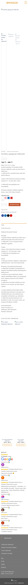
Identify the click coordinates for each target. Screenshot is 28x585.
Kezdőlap (3, 151)
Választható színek (5, 195)
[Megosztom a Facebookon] (2, 215)
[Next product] (2, 159)
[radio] (2, 198)
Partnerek (3, 567)
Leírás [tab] (2, 225)
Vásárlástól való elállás (6, 553)
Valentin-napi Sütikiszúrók (12, 151)
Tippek (3, 564)
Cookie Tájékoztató (6, 550)
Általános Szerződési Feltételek (8, 547)
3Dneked (12, 2)
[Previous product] (5, 159)
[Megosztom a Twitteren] (5, 215)
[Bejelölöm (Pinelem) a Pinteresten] (11, 215)
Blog (2, 558)
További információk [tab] (5, 228)
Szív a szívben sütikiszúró (21, 440)
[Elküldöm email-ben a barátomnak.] (8, 215)
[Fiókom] (21, 2)
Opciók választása (7, 444)
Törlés (2, 200)
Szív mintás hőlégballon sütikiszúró (7, 440)
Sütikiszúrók (7, 538)
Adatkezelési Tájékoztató (7, 544)
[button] (2, 3)
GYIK (2, 561)
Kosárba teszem (14, 204)
